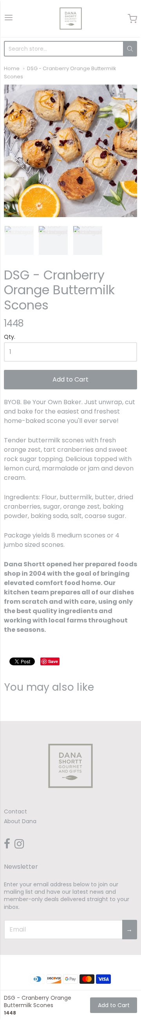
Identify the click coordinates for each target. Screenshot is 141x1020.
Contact (15, 811)
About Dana (20, 821)
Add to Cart (70, 379)
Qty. (9, 337)
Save (53, 661)
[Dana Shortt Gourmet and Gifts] (70, 18)
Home (12, 68)
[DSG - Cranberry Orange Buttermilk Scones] (70, 151)
